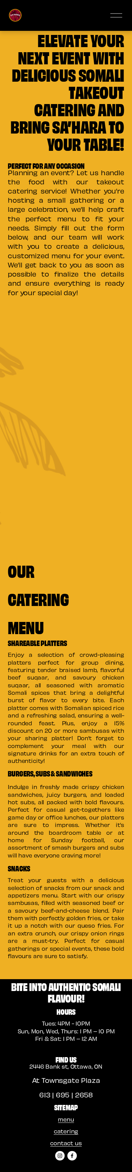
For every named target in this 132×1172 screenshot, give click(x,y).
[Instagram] (60, 1155)
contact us (66, 1142)
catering (66, 1131)
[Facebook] (72, 1155)
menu (66, 1119)
